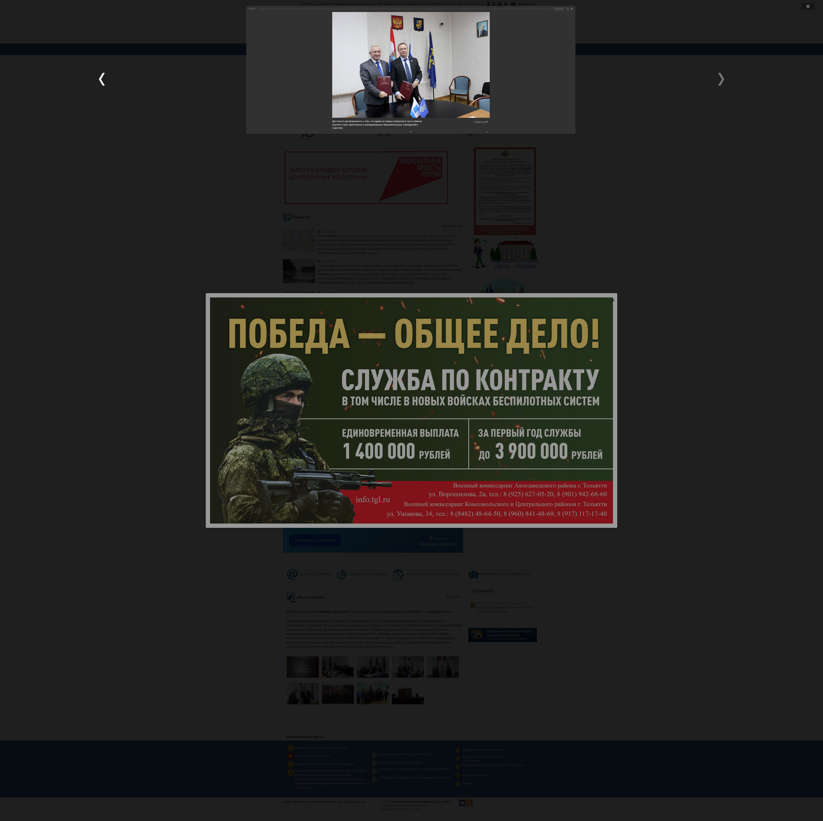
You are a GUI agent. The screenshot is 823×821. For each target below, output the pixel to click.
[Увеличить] (567, 9)
